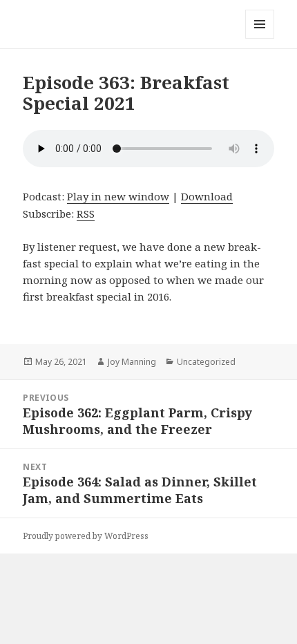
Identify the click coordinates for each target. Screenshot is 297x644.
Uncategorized (206, 362)
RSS (86, 213)
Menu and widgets (260, 38)
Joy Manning (132, 362)
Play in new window (118, 196)
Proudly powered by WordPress (85, 536)
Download (207, 196)
